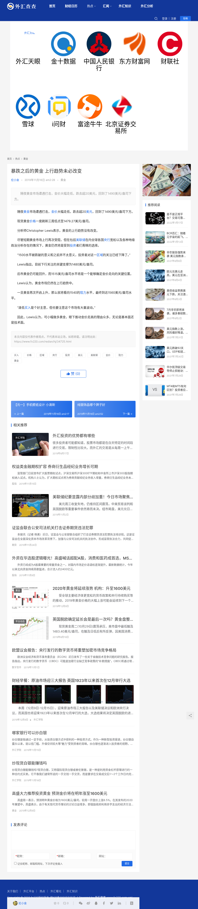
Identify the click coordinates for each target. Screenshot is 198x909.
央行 (107, 240)
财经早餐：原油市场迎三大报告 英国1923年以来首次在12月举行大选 (71, 680)
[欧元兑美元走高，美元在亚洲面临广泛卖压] (155, 271)
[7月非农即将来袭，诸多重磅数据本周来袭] (155, 309)
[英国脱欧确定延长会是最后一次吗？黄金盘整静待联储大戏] (30, 627)
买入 (28, 308)
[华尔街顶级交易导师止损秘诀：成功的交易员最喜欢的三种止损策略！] (155, 367)
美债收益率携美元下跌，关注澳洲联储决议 (176, 294)
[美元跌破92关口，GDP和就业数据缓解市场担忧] (155, 347)
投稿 (185, 18)
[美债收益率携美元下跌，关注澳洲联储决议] (155, 290)
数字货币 (16, 667)
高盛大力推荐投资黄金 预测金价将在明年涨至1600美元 (59, 793)
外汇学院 (20, 437)
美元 (89, 212)
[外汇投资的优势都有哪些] (30, 444)
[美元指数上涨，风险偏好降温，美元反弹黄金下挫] (155, 328)
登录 (164, 18)
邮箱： (61, 856)
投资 (73, 245)
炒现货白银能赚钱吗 (29, 763)
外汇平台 (28, 891)
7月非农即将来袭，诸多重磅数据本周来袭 (176, 313)
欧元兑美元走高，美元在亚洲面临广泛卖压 (176, 275)
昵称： (20, 856)
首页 (52, 6)
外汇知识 (125, 6)
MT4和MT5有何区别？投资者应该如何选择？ (176, 389)
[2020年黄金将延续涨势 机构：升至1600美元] (30, 597)
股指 (14, 483)
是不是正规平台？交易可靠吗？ (175, 217)
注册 (173, 18)
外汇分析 (147, 6)
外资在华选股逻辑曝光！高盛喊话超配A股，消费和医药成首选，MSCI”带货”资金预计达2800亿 (73, 558)
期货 (14, 545)
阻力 (83, 292)
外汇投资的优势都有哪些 (74, 435)
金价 (54, 212)
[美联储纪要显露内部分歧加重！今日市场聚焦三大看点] (30, 505)
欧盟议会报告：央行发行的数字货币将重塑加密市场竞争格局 (64, 650)
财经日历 (71, 6)
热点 (90, 6)
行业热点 (20, 499)
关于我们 (12, 891)
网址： (103, 856)
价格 (33, 221)
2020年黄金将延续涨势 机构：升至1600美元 (92, 588)
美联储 (80, 240)
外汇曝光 (55, 891)
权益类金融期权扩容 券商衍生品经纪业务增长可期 (55, 466)
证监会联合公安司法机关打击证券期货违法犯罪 (52, 528)
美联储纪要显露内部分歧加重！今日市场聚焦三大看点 (93, 497)
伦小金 (15, 179)
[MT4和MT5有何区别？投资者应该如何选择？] (155, 386)
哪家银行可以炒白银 (29, 733)
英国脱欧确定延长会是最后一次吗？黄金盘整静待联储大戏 (93, 619)
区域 (100, 255)
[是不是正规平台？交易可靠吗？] (155, 214)
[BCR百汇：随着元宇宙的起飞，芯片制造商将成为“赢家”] (155, 233)
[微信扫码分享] (80, 903)
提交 (127, 863)
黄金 (63, 179)
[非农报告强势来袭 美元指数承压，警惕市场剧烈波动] (155, 252)
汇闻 (106, 6)
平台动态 (20, 621)
